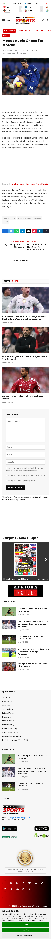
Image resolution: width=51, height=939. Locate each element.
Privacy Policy (8, 721)
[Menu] (6, 20)
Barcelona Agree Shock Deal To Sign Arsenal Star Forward (24, 357)
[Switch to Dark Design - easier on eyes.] (47, 20)
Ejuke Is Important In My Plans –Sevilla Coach (30, 637)
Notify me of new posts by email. (22, 480)
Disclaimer (6, 717)
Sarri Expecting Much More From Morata (29, 184)
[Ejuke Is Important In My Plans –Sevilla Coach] (9, 639)
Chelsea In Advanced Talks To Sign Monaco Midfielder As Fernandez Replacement (24, 318)
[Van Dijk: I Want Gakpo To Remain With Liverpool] (9, 666)
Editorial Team (8, 713)
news (6, 222)
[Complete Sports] (25, 20)
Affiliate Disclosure (10, 732)
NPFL (43, 30)
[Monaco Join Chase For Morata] (25, 94)
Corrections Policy (9, 728)
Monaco (37, 218)
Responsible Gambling (11, 736)
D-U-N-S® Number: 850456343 (15, 740)
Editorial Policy (8, 724)
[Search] (43, 20)
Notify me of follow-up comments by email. (26, 475)
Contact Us (7, 701)
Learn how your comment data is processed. (25, 498)
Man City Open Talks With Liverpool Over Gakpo (22, 397)
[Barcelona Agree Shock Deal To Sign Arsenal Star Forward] (25, 340)
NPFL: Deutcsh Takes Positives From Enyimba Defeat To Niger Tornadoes (33, 651)
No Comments (9, 53)
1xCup (36, 30)
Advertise (6, 705)
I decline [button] (25, 930)
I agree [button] (25, 925)
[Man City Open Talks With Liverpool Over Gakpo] (25, 380)
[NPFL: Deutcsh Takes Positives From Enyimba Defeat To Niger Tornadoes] (9, 652)
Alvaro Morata (9, 218)
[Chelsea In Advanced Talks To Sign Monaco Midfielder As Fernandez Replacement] (25, 300)
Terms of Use (7, 709)
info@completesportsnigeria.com (19, 818)
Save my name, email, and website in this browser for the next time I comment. (24, 469)
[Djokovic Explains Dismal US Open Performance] (9, 611)
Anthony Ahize (20, 260)
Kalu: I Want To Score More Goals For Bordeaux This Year (36, 247)
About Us (6, 697)
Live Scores (9, 31)
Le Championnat (24, 218)
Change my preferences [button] (25, 935)
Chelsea (6, 35)
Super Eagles (24, 30)
